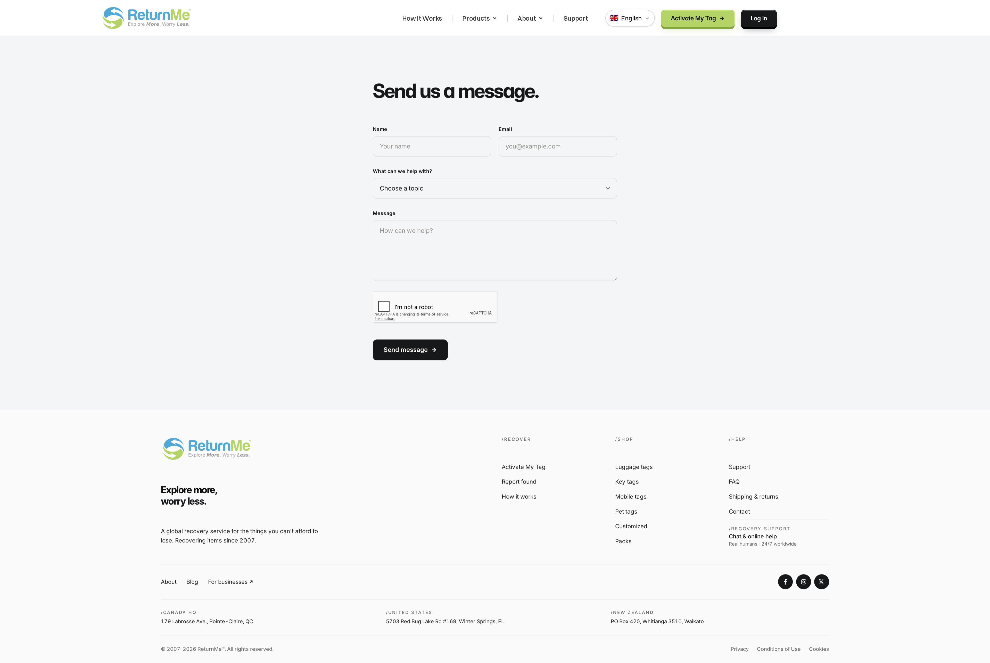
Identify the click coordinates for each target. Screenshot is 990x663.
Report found (519, 481)
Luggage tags (634, 466)
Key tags (627, 481)
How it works (519, 496)
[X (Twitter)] (821, 582)
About (526, 18)
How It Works (422, 18)
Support (576, 18)
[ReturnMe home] (147, 18)
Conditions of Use (779, 649)
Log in (759, 18)
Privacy (740, 649)
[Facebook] (785, 582)
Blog (192, 581)
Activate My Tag (693, 18)
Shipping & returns (753, 496)
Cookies (819, 649)
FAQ (734, 481)
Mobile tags (631, 496)
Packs (623, 541)
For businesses (228, 581)
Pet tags (626, 511)
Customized (631, 526)
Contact (739, 511)
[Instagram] (803, 582)
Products (476, 18)
